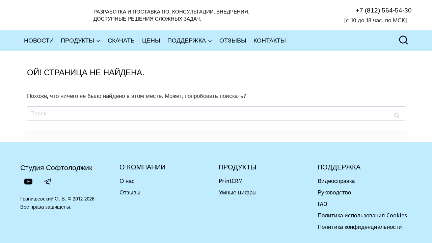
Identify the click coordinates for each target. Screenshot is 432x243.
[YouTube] (28, 181)
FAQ (322, 204)
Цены (151, 40)
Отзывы (232, 40)
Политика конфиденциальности (360, 227)
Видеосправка (336, 181)
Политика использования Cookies (362, 215)
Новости (39, 40)
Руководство (334, 192)
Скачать (121, 40)
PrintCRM (231, 181)
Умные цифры (237, 192)
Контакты (269, 40)
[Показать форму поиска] (403, 40)
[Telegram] (48, 181)
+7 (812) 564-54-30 (384, 10)
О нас (127, 181)
